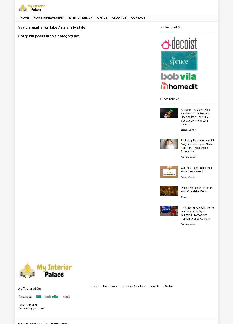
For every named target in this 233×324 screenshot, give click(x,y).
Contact (138, 17)
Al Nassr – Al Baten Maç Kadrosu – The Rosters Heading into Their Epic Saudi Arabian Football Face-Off (195, 117)
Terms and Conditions (133, 286)
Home (25, 17)
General (184, 197)
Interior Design (80, 17)
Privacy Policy (110, 286)
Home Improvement (49, 17)
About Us (119, 17)
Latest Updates (188, 130)
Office (102, 17)
